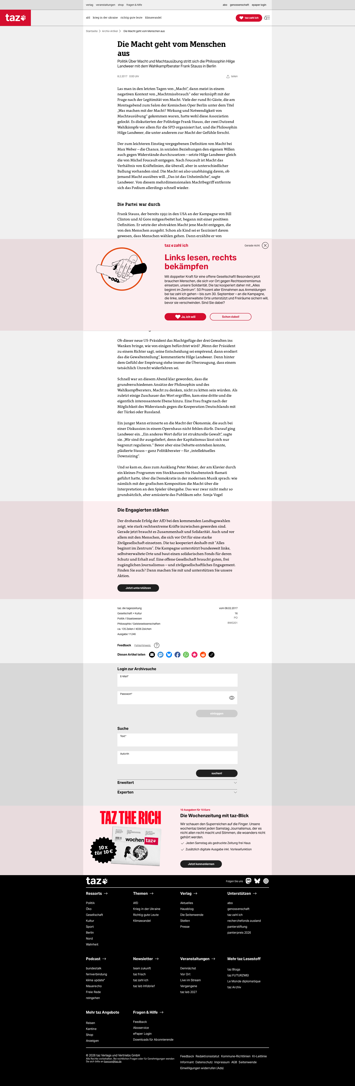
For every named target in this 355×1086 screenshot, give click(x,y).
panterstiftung (237, 927)
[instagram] (266, 882)
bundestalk (93, 968)
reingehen (93, 998)
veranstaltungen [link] (105, 4)
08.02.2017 (231, 608)
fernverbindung (96, 974)
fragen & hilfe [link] (134, 4)
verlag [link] (89, 4)
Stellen (185, 921)
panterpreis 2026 (239, 933)
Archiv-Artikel (110, 31)
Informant (187, 1062)
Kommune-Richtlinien (236, 1056)
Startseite (92, 31)
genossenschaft (238, 909)
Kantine (91, 1029)
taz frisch (139, 974)
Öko (89, 909)
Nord (89, 938)
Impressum (222, 1062)
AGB (234, 1062)
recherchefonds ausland (244, 921)
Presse (185, 927)
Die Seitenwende (191, 915)
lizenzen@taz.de (112, 1061)
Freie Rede (93, 992)
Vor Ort (185, 974)
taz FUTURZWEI (238, 975)
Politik (90, 903)
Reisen (90, 1023)
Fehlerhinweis (142, 645)
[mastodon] (249, 882)
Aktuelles (186, 903)
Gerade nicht (252, 245)
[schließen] (265, 245)
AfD (135, 903)
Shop (89, 1035)
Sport (90, 927)
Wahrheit (92, 944)
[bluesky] (257, 882)
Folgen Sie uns (234, 881)
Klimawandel (142, 921)
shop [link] (121, 4)
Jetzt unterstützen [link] (138, 588)
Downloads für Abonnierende (153, 1040)
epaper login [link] (259, 4)
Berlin (90, 933)
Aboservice (141, 1028)
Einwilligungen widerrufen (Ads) (202, 1068)
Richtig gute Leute (146, 915)
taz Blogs (233, 969)
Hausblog (187, 909)
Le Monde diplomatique (244, 981)
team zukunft (142, 968)
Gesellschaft (94, 915)
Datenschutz (204, 1062)
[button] (267, 18)
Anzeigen (92, 1041)
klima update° (95, 980)
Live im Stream (190, 980)
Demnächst (188, 968)
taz (97, 881)
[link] (89, 18)
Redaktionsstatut (208, 1056)
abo (230, 903)
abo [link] (225, 4)
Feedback (140, 1022)
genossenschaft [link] (239, 4)
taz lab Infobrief (144, 986)
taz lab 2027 (188, 992)
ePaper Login (142, 1034)
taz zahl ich (235, 915)
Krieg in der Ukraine (146, 909)
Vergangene (188, 986)
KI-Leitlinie (259, 1056)
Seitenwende (248, 1062)
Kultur (90, 921)
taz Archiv (234, 987)
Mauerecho (94, 986)
